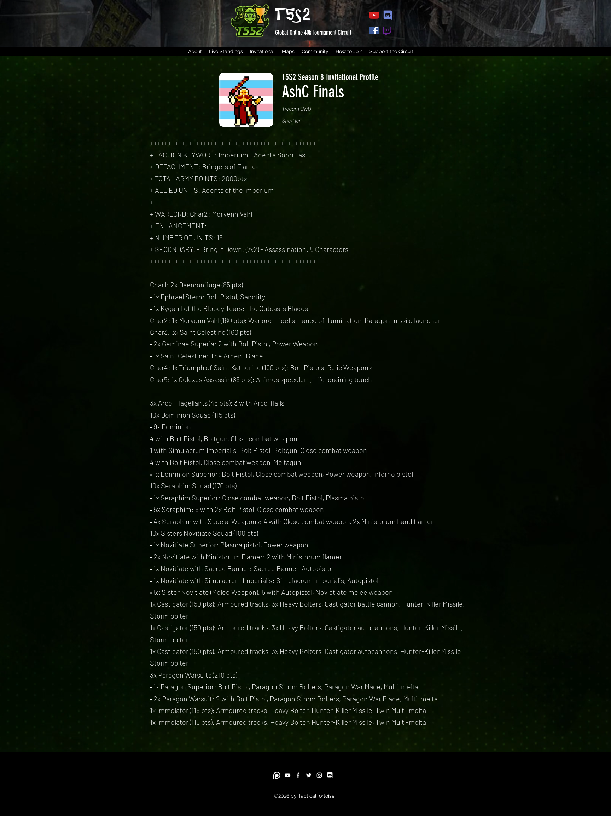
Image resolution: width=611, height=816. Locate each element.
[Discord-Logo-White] (329, 775)
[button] (225, 51)
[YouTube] (287, 775)
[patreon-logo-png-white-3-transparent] (276, 775)
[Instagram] (319, 775)
